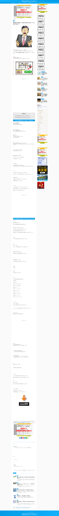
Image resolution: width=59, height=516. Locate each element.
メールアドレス (15, 459)
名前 (14, 456)
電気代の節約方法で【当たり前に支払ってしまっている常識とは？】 (44, 90)
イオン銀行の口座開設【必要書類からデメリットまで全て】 (44, 74)
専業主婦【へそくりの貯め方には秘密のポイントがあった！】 (22, 422)
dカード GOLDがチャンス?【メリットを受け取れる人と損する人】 (44, 79)
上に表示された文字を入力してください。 (18, 466)
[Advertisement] (24, 83)
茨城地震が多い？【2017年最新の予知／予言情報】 (23, 495)
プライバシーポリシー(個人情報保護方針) (29, 512)
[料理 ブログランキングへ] (39, 105)
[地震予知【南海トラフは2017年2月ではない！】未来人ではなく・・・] (25, 438)
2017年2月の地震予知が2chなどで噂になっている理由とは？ (22, 115)
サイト (14, 462)
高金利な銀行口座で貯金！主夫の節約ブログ (29, 1)
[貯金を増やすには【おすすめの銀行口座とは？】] (24, 68)
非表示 (25, 113)
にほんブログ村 (39, 107)
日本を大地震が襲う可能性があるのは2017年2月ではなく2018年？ (23, 117)
